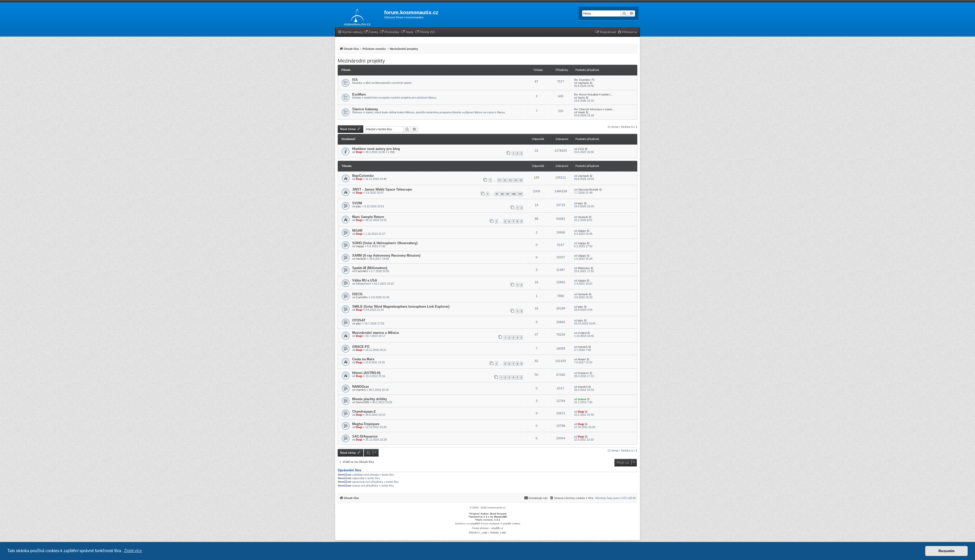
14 (515, 180)
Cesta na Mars (363, 359)
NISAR (357, 230)
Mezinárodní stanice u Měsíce (375, 333)
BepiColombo (363, 176)
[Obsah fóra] (356, 16)
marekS (583, 346)
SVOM (357, 203)
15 (520, 180)
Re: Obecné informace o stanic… (594, 109)
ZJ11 (581, 148)
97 (497, 194)
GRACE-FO (360, 347)
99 (507, 194)
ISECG (357, 294)
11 (499, 180)
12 (504, 180)
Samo (581, 97)
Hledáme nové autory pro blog (376, 149)
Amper (582, 359)
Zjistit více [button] (133, 551)
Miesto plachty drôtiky (369, 399)
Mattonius (584, 268)
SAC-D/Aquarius (365, 436)
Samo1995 (362, 402)
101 (520, 194)
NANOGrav (360, 386)
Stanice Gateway (365, 109)
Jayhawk (583, 82)
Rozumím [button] (946, 551)
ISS (355, 80)
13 (510, 180)
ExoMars (359, 94)
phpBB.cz (497, 528)
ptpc (358, 206)
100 (513, 194)
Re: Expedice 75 (584, 79)
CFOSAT (358, 320)
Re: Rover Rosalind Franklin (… (593, 94)
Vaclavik (583, 217)
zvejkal (582, 332)
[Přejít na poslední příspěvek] (586, 148)
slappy (582, 230)
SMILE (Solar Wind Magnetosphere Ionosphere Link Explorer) (400, 306)
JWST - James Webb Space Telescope (382, 189)
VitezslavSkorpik (588, 189)
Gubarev (583, 373)
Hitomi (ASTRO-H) (366, 373)
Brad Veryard (498, 513)
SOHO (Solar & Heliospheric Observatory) (384, 243)
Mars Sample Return (368, 217)
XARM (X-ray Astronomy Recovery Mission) (386, 255)
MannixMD (500, 516)
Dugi (359, 151)
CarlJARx (362, 271)
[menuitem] (371, 32)
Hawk (581, 112)
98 (502, 194)
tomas (582, 399)
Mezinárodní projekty (361, 60)
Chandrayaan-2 (364, 411)
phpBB (474, 523)
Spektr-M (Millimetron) (369, 268)
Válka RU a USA (364, 280)
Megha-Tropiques (365, 424)
